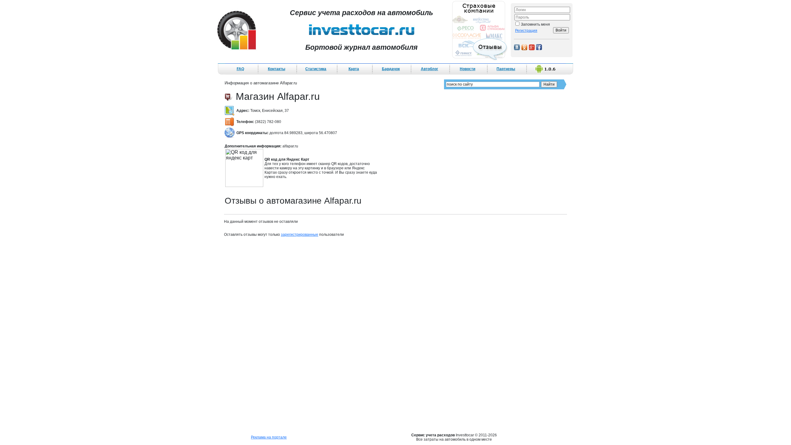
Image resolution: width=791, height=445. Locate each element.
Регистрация (526, 30)
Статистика (315, 69)
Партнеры (506, 69)
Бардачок (391, 69)
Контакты (276, 69)
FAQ (240, 69)
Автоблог (429, 69)
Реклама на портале (269, 437)
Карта (354, 69)
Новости (467, 69)
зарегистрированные (299, 234)
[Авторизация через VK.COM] (517, 46)
